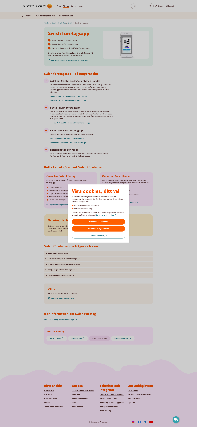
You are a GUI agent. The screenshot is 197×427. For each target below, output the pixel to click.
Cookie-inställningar (98, 235)
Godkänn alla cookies (98, 221)
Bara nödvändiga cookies (98, 228)
